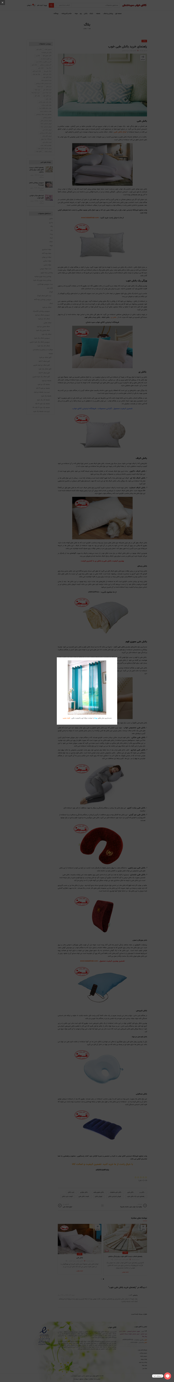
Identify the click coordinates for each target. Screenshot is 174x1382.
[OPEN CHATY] (167, 1375)
